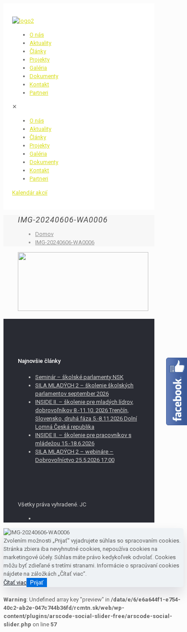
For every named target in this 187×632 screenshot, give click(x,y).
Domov (44, 234)
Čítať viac (15, 582)
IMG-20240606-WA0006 (64, 242)
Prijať (36, 582)
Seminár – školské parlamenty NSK (79, 377)
